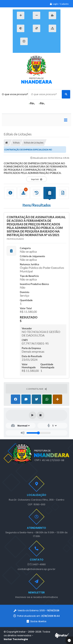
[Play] (32, 415)
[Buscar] (66, 94)
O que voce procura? (15, 94)
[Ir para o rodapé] (36, 50)
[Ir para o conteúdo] (36, 41)
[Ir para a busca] (53, 41)
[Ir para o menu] (44, 41)
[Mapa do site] (52, 28)
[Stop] (40, 415)
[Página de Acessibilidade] (23, 41)
